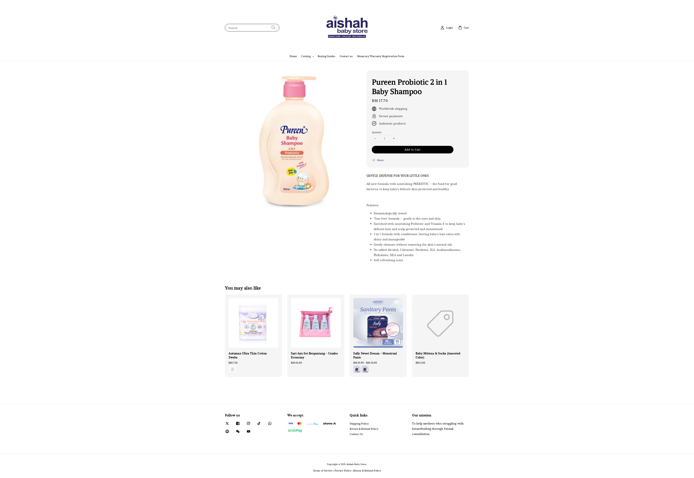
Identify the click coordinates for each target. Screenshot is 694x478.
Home (293, 56)
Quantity (377, 132)
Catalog (305, 56)
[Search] (273, 27)
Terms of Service (323, 470)
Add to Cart (412, 149)
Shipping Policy (359, 423)
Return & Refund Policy (364, 428)
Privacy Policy (343, 470)
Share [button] (380, 160)
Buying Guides (326, 56)
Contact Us (356, 434)
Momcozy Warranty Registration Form (380, 56)
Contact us (346, 56)
